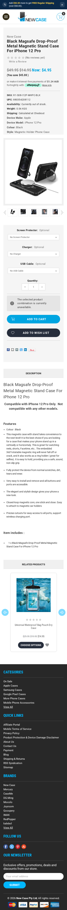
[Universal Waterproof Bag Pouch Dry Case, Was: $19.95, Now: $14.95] (33, 595)
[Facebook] (8, 349)
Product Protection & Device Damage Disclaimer (31, 737)
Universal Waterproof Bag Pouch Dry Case (34, 626)
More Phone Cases (14, 698)
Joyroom (8, 806)
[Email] (12, 349)
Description (33, 373)
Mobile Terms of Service (17, 729)
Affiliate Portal (11, 724)
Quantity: (32, 280)
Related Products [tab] (33, 564)
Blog (6, 754)
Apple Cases (10, 685)
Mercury (8, 789)
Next (62, 212)
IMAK (6, 815)
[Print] (16, 349)
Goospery (8, 810)
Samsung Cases (12, 689)
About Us (8, 741)
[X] (21, 349)
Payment (8, 750)
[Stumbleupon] (23, 846)
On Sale (7, 681)
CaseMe (8, 793)
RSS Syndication (12, 763)
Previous (4, 212)
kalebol (7, 823)
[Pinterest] (32, 350)
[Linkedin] (25, 349)
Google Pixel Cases (14, 694)
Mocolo (7, 802)
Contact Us (9, 746)
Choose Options (31, 645)
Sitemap (8, 767)
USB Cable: (33, 263)
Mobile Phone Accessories (18, 702)
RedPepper (9, 819)
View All (8, 707)
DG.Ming (8, 797)
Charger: (33, 247)
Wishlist (47, 645)
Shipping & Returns (14, 758)
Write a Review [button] (17, 61)
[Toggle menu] (6, 16)
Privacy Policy (11, 733)
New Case (9, 785)
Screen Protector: (33, 230)
